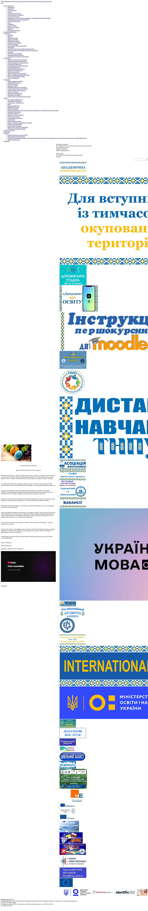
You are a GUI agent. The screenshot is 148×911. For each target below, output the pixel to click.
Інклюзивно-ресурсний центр (16, 136)
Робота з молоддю (9, 130)
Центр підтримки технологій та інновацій (20, 123)
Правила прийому (13, 39)
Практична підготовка (14, 95)
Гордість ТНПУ (12, 26)
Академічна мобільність (14, 101)
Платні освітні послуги (14, 112)
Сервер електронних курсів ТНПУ (18, 89)
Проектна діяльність (13, 113)
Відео (9, 23)
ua (1, 3)
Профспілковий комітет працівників (18, 19)
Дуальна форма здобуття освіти (17, 90)
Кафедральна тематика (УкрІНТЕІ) (18, 127)
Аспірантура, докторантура (16, 103)
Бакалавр (10, 35)
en (2, 3)
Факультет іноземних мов (15, 70)
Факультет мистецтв (13, 72)
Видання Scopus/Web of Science (17, 129)
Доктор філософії (13, 38)
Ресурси (6, 133)
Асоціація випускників (14, 13)
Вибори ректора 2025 (14, 30)
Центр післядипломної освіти (16, 76)
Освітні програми (13, 44)
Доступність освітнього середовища (18, 56)
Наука (6, 98)
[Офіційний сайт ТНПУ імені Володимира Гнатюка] (26, 1)
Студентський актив (13, 16)
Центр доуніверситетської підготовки (18, 75)
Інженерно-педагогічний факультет (18, 66)
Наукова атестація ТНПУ (15, 124)
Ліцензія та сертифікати (14, 43)
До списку (4, 586)
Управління (11, 7)
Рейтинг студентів (13, 92)
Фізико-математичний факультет (17, 61)
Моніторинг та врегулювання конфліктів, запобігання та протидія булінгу (29, 18)
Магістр (10, 36)
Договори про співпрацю (15, 93)
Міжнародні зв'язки (13, 107)
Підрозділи (11, 9)
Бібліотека (7, 132)
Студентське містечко (14, 21)
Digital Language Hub (14, 139)
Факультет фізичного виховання (17, 73)
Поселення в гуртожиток (15, 53)
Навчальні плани (12, 86)
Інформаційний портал (14, 83)
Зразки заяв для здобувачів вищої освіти (19, 96)
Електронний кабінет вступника (17, 46)
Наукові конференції (13, 106)
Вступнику (7, 33)
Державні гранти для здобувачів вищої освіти (21, 49)
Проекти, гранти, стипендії (15, 115)
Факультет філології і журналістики (18, 63)
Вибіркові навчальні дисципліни (17, 87)
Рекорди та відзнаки (13, 27)
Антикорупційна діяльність (16, 15)
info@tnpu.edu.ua (21, 902)
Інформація (11, 47)
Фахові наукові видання (14, 121)
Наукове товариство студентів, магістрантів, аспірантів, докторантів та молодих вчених (33, 110)
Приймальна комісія (13, 41)
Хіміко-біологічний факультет (16, 69)
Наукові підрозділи (13, 109)
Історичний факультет (14, 67)
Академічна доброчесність (15, 99)
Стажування (11, 119)
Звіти (9, 104)
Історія (9, 12)
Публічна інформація (10, 32)
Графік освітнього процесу (15, 81)
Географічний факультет (15, 64)
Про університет (9, 6)
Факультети (7, 58)
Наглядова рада (12, 10)
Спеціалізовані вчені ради (15, 118)
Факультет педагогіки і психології (17, 59)
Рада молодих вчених (14, 116)
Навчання (7, 79)
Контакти (10, 29)
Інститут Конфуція (13, 78)
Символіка (11, 24)
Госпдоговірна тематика (15, 126)
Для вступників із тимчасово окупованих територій (23, 50)
